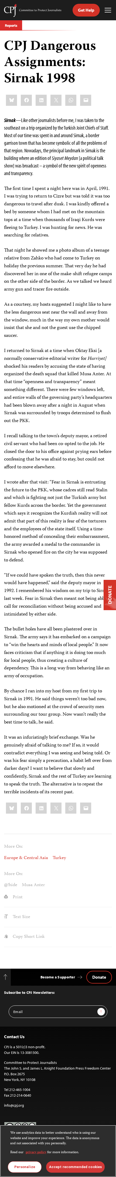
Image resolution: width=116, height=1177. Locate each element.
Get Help (86, 10)
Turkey (59, 858)
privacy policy (36, 1152)
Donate (99, 977)
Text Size (21, 917)
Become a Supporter (57, 977)
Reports (11, 25)
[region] (58, 1151)
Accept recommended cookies (75, 1167)
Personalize (24, 1167)
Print (17, 897)
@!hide (10, 885)
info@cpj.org (14, 1105)
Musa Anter (33, 885)
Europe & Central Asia (26, 858)
